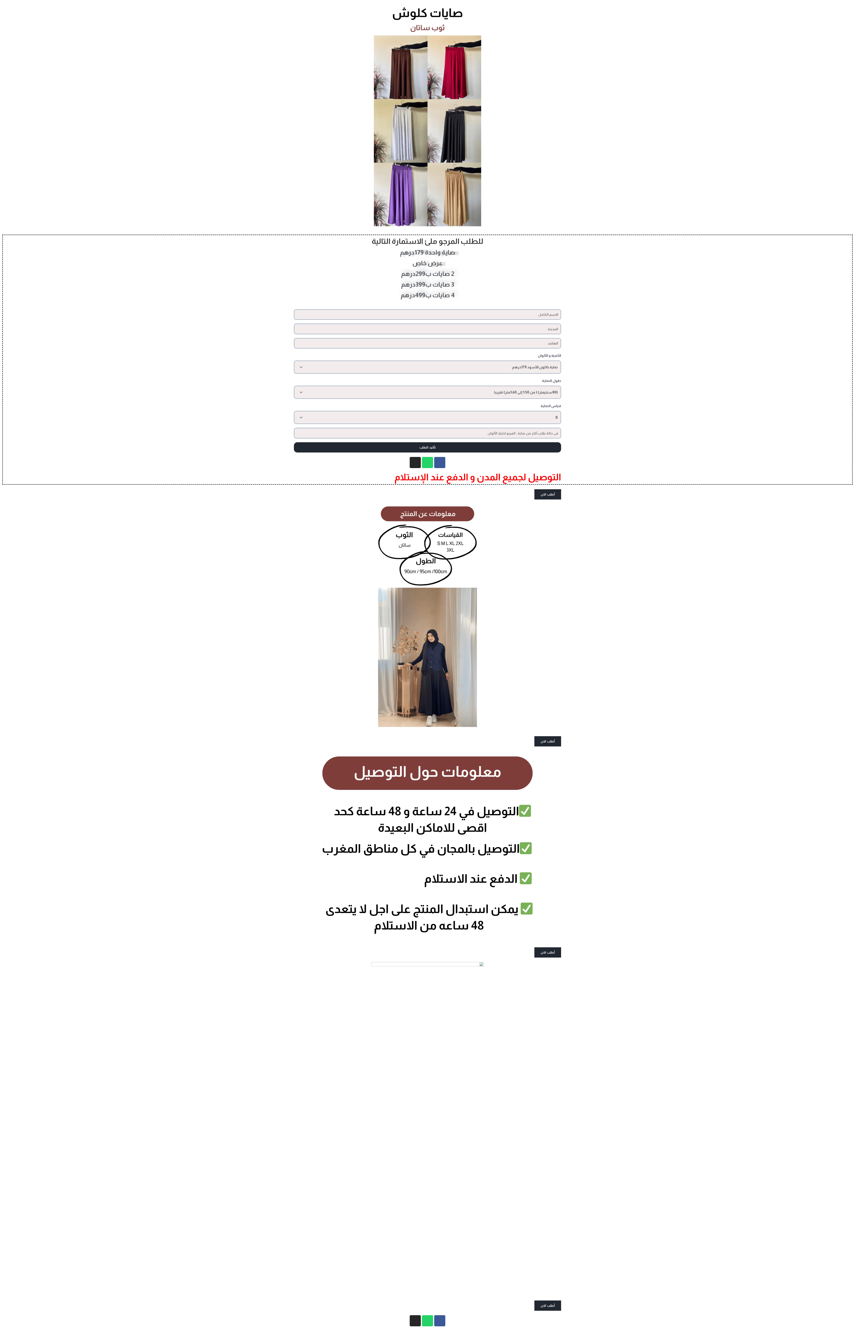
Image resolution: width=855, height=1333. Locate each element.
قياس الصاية (551, 406)
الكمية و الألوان (549, 355)
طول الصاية (551, 381)
